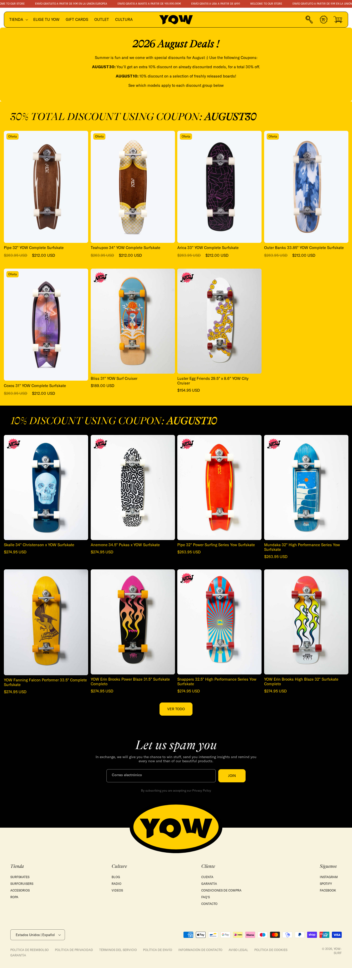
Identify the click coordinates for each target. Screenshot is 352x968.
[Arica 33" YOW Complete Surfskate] (219, 187)
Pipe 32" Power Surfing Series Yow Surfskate (216, 545)
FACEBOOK (328, 890)
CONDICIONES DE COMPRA (221, 890)
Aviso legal (238, 950)
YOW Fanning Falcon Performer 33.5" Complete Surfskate (45, 682)
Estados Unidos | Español (35, 935)
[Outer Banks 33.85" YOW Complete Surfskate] (306, 187)
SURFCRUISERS (21, 884)
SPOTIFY (326, 884)
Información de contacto (200, 950)
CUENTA (207, 877)
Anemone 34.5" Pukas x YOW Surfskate (125, 545)
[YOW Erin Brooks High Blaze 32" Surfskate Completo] (306, 621)
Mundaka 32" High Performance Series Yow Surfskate (302, 547)
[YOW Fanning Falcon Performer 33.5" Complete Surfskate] (46, 622)
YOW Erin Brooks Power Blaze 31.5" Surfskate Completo (130, 681)
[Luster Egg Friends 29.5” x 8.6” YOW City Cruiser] (219, 321)
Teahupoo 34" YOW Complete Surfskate (125, 247)
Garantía (18, 955)
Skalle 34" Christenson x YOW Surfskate (39, 545)
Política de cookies (270, 950)
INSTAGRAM (329, 877)
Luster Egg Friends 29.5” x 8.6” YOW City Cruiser (212, 381)
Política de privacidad (74, 950)
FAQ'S (205, 897)
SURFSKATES (19, 877)
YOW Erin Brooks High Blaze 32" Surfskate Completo (301, 681)
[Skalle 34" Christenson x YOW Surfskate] (46, 487)
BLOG (116, 877)
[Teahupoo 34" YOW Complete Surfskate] (133, 187)
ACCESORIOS (20, 890)
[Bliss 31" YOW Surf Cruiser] (133, 321)
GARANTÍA (209, 884)
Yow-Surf (338, 951)
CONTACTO (209, 904)
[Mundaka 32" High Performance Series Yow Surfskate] (306, 487)
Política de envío (157, 950)
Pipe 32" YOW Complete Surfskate (34, 247)
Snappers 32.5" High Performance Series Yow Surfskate (216, 681)
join (232, 775)
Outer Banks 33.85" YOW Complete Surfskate (304, 247)
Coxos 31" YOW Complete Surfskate (35, 385)
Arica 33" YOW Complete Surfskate (208, 247)
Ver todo (176, 709)
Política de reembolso (29, 950)
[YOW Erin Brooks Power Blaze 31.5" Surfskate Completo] (133, 621)
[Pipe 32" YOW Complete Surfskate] (46, 187)
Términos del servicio (118, 950)
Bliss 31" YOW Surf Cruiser (114, 378)
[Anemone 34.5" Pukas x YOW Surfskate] (133, 487)
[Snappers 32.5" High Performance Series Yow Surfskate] (219, 621)
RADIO (116, 884)
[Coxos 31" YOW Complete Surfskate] (46, 325)
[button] (18, 19)
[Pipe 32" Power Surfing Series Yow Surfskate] (219, 487)
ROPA (14, 897)
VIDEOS (117, 890)
